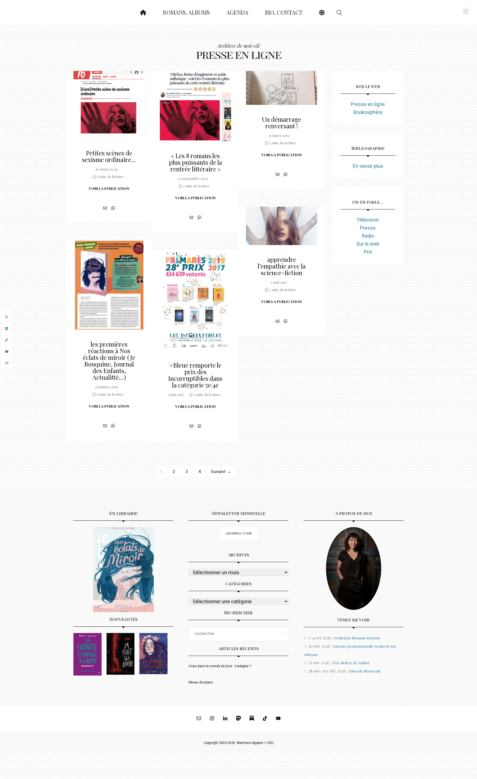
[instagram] (7, 317)
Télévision (368, 220)
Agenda (237, 12)
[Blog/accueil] (143, 12)
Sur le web (367, 244)
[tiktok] (7, 340)
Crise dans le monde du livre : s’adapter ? (220, 666)
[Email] (105, 208)
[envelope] (7, 363)
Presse (368, 228)
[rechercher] (339, 12)
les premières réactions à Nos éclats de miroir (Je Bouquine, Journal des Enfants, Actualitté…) (109, 360)
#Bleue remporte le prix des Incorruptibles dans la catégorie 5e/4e (195, 375)
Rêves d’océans (201, 682)
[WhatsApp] (113, 208)
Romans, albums (186, 12)
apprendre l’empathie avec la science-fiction (282, 266)
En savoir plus (368, 166)
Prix (368, 252)
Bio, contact (284, 12)
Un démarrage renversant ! (281, 122)
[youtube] (7, 351)
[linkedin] (7, 328)
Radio (368, 236)
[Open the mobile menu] (465, 11)
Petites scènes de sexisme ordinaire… (109, 156)
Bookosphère (368, 112)
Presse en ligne (368, 104)
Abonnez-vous (238, 533)
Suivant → (221, 471)
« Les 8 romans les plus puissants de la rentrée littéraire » (195, 162)
